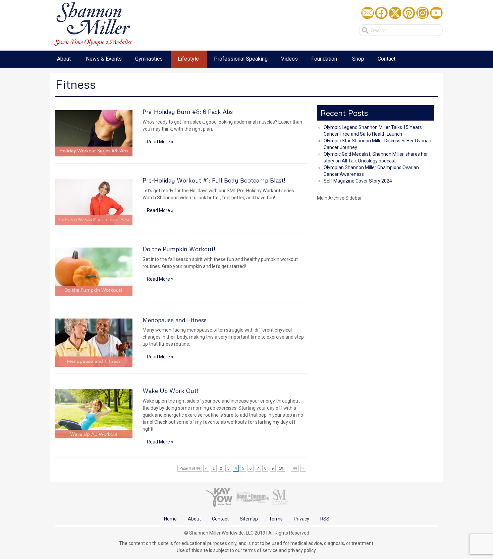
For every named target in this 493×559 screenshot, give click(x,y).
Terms (276, 518)
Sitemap (249, 518)
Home (170, 518)
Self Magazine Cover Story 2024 (358, 181)
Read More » (160, 141)
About (194, 518)
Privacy (301, 518)
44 (295, 468)
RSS (324, 518)
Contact (220, 518)
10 (281, 468)
